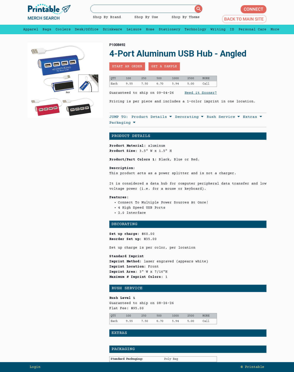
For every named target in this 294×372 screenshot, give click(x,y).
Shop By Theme (186, 17)
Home (150, 29)
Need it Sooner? (201, 93)
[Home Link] (49, 12)
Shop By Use (146, 17)
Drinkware (112, 29)
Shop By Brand (107, 17)
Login (35, 367)
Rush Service (222, 117)
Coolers (63, 29)
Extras (251, 117)
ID (232, 29)
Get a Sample (164, 66)
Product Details (150, 117)
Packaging (121, 123)
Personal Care (252, 29)
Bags (47, 29)
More (274, 29)
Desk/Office (87, 29)
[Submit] (198, 9)
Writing (218, 29)
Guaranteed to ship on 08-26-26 (141, 303)
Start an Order (127, 66)
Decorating (188, 117)
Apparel (30, 29)
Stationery (169, 29)
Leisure (134, 29)
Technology (195, 29)
